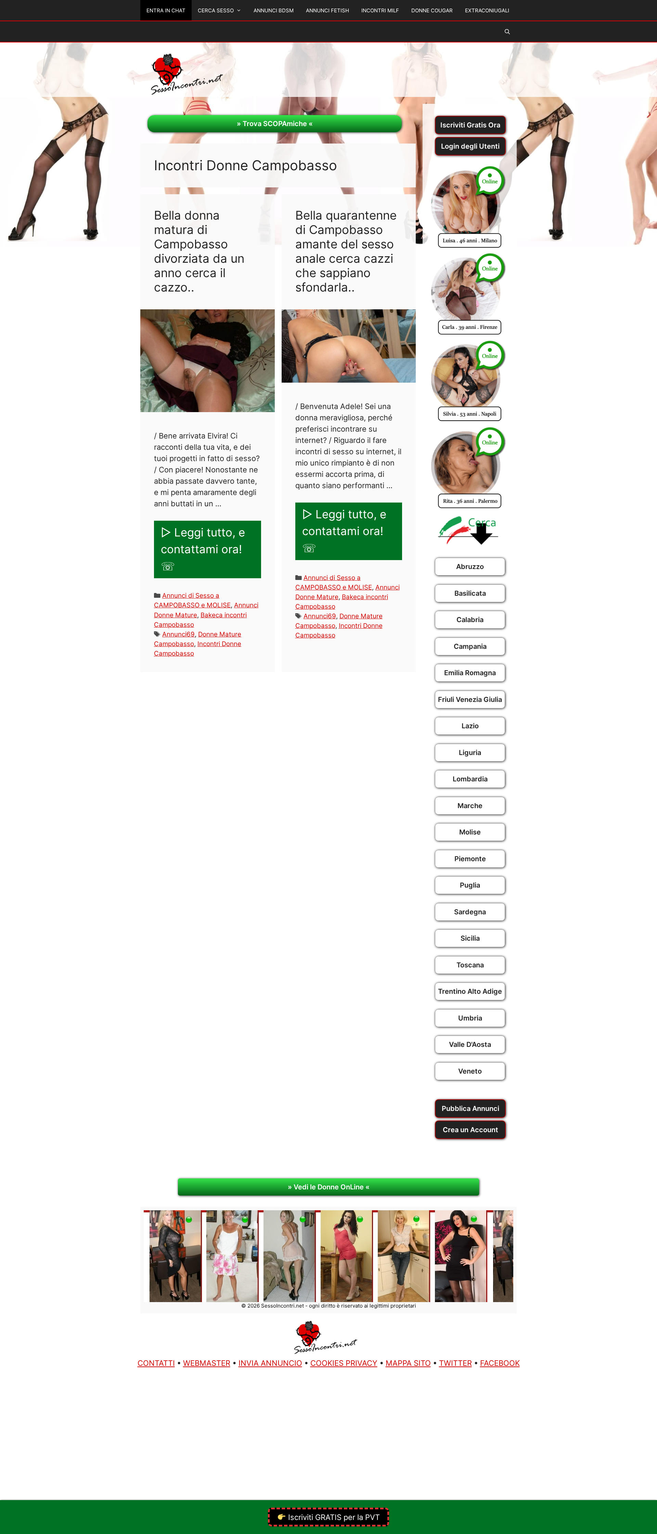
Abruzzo (470, 566)
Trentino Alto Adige (470, 991)
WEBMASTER (206, 1363)
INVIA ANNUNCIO (270, 1363)
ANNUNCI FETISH (327, 10)
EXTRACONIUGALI (487, 10)
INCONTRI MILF (380, 10)
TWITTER (455, 1363)
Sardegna (470, 912)
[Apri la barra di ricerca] (507, 31)
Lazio (470, 726)
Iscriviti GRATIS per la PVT (333, 1517)
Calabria (470, 620)
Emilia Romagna (470, 673)
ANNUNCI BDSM (274, 10)
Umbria (470, 1018)
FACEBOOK (500, 1363)
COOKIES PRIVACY (343, 1363)
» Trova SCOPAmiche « (275, 124)
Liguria (470, 753)
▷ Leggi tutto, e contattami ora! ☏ (203, 549)
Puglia (470, 885)
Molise (470, 832)
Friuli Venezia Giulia (470, 699)
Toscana (470, 965)
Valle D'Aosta (470, 1044)
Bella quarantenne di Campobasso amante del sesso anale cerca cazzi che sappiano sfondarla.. (346, 251)
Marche (470, 806)
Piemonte (470, 859)
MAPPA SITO (408, 1363)
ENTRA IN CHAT (165, 10)
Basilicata (470, 593)
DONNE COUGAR (432, 10)
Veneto (470, 1071)
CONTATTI (156, 1363)
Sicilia (470, 938)
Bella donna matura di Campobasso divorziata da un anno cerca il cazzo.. (199, 251)
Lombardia (470, 779)
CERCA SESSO (216, 10)
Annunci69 (178, 634)
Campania (470, 646)
